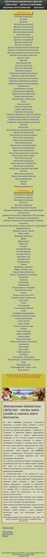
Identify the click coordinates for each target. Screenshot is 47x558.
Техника (23, 329)
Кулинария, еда (23, 257)
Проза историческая (23, 107)
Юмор (23, 184)
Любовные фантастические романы (23, 84)
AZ (39, 377)
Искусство (23, 244)
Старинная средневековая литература (23, 122)
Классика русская (23, 63)
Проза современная (23, 109)
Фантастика (23, 127)
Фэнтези (23, 171)
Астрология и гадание (23, 197)
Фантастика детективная (23, 140)
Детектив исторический (23, 27)
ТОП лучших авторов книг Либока (7, 534)
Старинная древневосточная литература (23, 114)
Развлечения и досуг (23, 290)
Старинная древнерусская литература (23, 117)
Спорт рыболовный (23, 318)
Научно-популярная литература (23, 275)
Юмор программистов (23, 187)
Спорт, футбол (23, 321)
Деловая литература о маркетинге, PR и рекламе (23, 215)
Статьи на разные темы (23, 326)
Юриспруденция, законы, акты (23, 367)
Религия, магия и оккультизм (23, 298)
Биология (24, 203)
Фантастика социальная (23, 161)
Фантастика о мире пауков (23, 156)
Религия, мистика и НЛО (23, 295)
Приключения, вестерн (23, 89)
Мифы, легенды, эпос (23, 269)
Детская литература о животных (23, 55)
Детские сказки (23, 58)
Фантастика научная (23, 158)
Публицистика (23, 285)
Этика (23, 362)
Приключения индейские (23, 91)
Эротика (23, 181)
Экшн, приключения (23, 179)
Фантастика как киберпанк (23, 148)
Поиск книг (11, 5)
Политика (24, 280)
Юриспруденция (23, 365)
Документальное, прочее (23, 231)
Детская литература (23, 45)
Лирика (23, 264)
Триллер (23, 125)
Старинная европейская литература (23, 120)
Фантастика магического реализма (23, 153)
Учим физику (23, 344)
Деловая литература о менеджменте (23, 218)
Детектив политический (23, 37)
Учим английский (23, 334)
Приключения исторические (23, 94)
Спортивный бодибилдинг (23, 313)
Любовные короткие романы (23, 76)
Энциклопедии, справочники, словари (23, 360)
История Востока (23, 249)
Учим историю (24, 336)
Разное (24, 293)
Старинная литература (23, 112)
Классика (23, 60)
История (23, 246)
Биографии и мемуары (23, 200)
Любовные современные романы (23, 81)
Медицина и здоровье (23, 267)
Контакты (39, 8)
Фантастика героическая (23, 138)
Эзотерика (23, 354)
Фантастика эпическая (23, 174)
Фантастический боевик (23, 132)
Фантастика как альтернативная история (23, 130)
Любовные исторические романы (23, 73)
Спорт (23, 311)
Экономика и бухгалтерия (23, 357)
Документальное (23, 228)
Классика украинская (23, 68)
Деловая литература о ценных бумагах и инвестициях (23, 226)
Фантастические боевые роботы (23, 135)
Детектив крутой (23, 35)
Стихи (23, 303)
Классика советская (23, 66)
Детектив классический (23, 29)
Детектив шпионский (23, 42)
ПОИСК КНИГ (8, 528)
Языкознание (23, 370)
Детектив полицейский (23, 40)
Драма (23, 239)
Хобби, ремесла (23, 352)
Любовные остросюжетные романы (23, 78)
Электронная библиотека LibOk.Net (23, 2)
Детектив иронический (23, 24)
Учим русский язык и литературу (23, 342)
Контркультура (23, 262)
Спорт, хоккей (23, 324)
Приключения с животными (23, 99)
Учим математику (23, 339)
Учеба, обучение (24, 331)
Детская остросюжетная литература (23, 50)
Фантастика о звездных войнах (23, 145)
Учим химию (23, 347)
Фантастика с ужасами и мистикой (23, 168)
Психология (23, 282)
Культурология (23, 259)
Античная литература (23, 17)
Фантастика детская (23, 143)
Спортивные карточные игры (23, 316)
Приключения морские (23, 96)
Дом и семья (23, 233)
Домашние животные (23, 236)
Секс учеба (23, 300)
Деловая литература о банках (23, 208)
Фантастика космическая (23, 150)
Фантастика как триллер (23, 166)
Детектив (23, 22)
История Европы (23, 251)
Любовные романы (23, 71)
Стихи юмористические (23, 308)
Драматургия (23, 241)
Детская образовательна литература (23, 47)
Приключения (23, 86)
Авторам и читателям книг (17, 8)
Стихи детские (23, 306)
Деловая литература (23, 205)
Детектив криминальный (23, 32)
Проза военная (23, 104)
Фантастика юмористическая (23, 176)
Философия (24, 349)
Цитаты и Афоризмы (31, 5)
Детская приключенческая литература (23, 53)
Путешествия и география (23, 288)
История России (23, 254)
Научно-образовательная (23, 272)
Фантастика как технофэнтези (23, 163)
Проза (23, 101)
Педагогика (23, 277)
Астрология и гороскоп (23, 195)
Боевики (23, 19)
